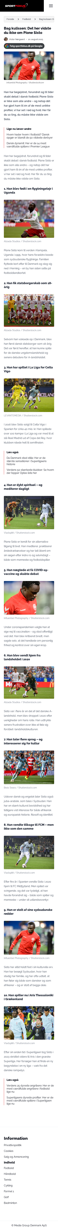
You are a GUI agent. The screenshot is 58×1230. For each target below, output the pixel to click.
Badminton (10, 1202)
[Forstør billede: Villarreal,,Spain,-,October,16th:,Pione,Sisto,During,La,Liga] (50, 382)
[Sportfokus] (24, 6)
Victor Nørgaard (17, 39)
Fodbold (26, 19)
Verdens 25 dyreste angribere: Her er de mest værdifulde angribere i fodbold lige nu (30, 1088)
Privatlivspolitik (12, 1145)
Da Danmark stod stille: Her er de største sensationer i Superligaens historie (27, 461)
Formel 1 (9, 1191)
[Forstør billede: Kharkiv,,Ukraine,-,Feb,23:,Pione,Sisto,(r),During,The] (50, 500)
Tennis (7, 1179)
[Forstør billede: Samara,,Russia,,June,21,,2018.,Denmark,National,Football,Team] (50, 670)
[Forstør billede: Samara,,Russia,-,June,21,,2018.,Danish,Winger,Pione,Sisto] (50, 204)
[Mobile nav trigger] (51, 6)
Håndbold (10, 1173)
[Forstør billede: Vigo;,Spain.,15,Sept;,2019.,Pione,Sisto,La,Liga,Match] (50, 754)
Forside (10, 19)
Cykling (8, 1185)
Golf (6, 1197)
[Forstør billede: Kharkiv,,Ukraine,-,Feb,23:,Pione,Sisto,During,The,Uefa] (50, 1010)
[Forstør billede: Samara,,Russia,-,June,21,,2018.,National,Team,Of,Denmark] (50, 298)
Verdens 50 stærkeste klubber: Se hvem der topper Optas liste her (30, 471)
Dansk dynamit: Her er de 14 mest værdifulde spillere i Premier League (28, 145)
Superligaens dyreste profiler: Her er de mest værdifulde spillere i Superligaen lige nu (30, 1100)
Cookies (8, 1151)
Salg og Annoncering (16, 1156)
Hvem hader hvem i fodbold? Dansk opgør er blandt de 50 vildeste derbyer (30, 136)
